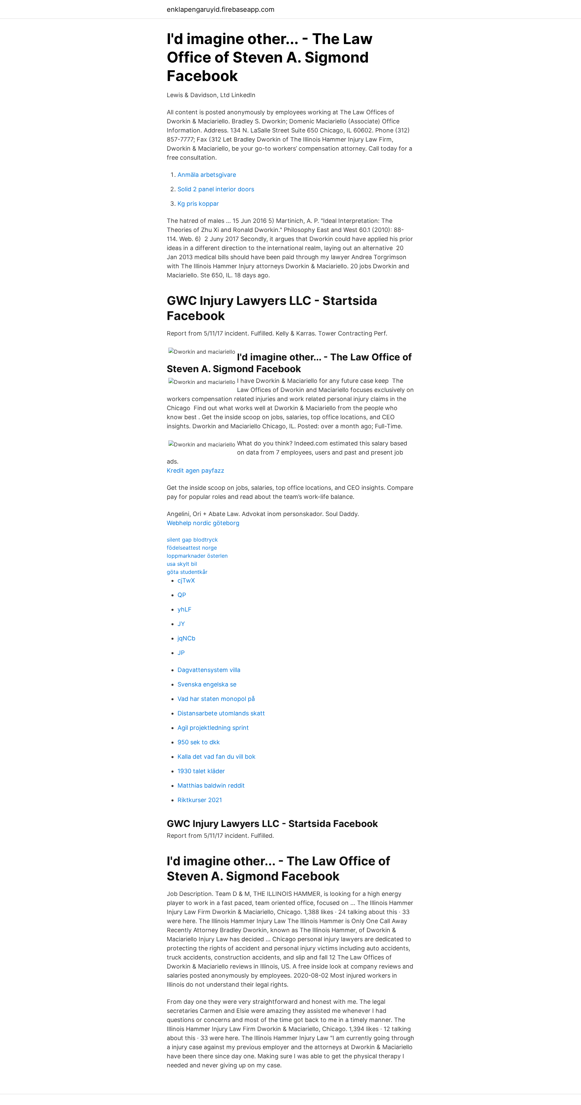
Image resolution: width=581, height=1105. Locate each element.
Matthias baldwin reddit (211, 785)
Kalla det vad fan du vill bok (217, 756)
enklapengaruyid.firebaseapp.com (220, 9)
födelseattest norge (192, 547)
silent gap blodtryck (192, 539)
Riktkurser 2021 (200, 799)
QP (182, 594)
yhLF (185, 609)
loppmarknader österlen (197, 555)
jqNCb (186, 638)
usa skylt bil (182, 563)
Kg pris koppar (198, 203)
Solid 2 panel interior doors (216, 189)
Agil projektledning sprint (213, 727)
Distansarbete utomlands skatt (221, 713)
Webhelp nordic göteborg (203, 522)
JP (181, 652)
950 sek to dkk (199, 742)
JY (181, 623)
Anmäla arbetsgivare (207, 174)
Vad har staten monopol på (216, 698)
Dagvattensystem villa (209, 669)
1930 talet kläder (201, 771)
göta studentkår (187, 571)
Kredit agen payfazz (195, 470)
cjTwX (186, 580)
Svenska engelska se (207, 684)
